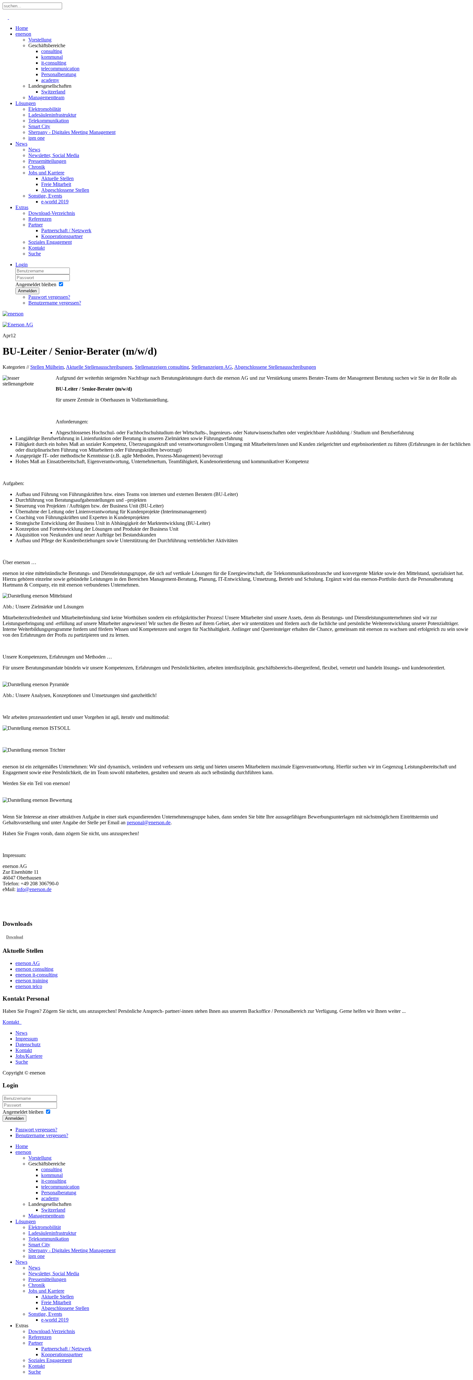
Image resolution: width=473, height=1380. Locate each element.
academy (50, 80)
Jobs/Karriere (28, 1056)
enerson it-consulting (36, 975)
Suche (34, 253)
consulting (51, 51)
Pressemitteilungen (47, 161)
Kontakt (36, 248)
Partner (35, 224)
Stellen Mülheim (47, 367)
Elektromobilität (44, 109)
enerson (23, 34)
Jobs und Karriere (46, 172)
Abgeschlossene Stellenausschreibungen (275, 367)
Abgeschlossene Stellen (65, 190)
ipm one (36, 138)
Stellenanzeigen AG (211, 367)
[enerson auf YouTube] (8, 17)
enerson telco (28, 986)
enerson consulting (34, 969)
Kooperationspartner (62, 236)
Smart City (39, 126)
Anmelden (27, 290)
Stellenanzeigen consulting (162, 367)
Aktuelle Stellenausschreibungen (99, 367)
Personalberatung (58, 74)
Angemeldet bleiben (35, 284)
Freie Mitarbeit (56, 184)
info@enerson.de (34, 889)
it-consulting (53, 63)
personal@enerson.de (149, 822)
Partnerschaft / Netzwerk (66, 230)
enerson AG (27, 963)
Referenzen (39, 219)
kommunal (52, 57)
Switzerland (53, 91)
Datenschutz (28, 1044)
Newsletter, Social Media (53, 155)
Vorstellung (39, 39)
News (21, 143)
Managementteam (46, 97)
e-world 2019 (55, 201)
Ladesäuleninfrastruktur (52, 115)
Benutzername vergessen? (54, 302)
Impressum (26, 1038)
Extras (21, 207)
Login (21, 264)
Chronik (36, 167)
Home (21, 28)
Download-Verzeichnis (51, 213)
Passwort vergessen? (49, 297)
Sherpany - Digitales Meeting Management (72, 132)
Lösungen (25, 103)
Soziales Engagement (50, 242)
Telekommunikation (48, 120)
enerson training (31, 980)
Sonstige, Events (45, 196)
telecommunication (60, 68)
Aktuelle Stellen (57, 178)
